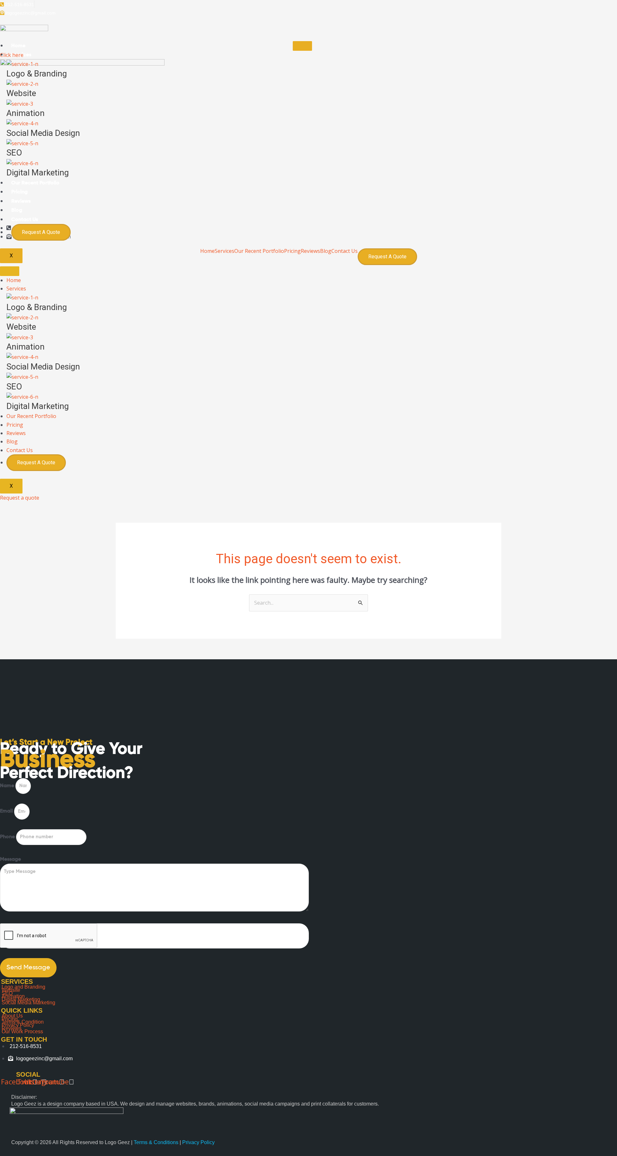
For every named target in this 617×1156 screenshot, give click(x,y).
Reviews (21, 201)
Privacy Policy (198, 1142)
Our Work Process (22, 1031)
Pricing (19, 192)
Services (16, 288)
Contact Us (24, 219)
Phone (8, 837)
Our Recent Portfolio (35, 183)
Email (7, 811)
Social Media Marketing (28, 1002)
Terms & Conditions (157, 1142)
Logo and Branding (23, 987)
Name (7, 785)
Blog (16, 210)
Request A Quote (41, 232)
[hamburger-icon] (302, 46)
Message (10, 859)
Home (18, 46)
